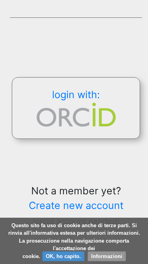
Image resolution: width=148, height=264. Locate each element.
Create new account (76, 205)
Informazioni (106, 256)
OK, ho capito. (63, 256)
